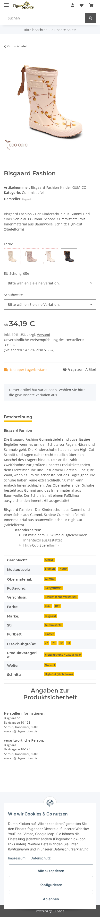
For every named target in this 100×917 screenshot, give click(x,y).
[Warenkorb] (91, 5)
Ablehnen (51, 899)
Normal (50, 665)
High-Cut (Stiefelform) (59, 674)
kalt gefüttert (53, 588)
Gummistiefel (33, 192)
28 (53, 643)
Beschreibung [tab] (18, 417)
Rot (57, 606)
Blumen (50, 568)
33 (68, 643)
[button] (72, 5)
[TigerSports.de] (23, 5)
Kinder (49, 559)
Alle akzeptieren (51, 871)
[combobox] (50, 283)
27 (46, 643)
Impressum (16, 858)
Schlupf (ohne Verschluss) (61, 597)
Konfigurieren (51, 885)
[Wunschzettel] (81, 5)
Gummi (50, 579)
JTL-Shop (58, 911)
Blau (47, 606)
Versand (43, 334)
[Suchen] (90, 18)
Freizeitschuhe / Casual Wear (63, 654)
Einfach (49, 634)
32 (61, 643)
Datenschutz (41, 858)
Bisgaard (50, 616)
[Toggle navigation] (6, 3)
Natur (63, 568)
